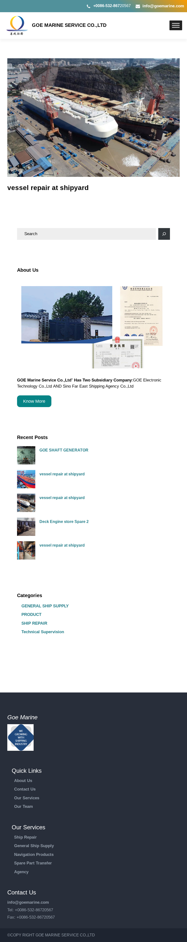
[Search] (164, 234)
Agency (21, 872)
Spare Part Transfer (33, 863)
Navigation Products (34, 854)
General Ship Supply (34, 845)
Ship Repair (25, 837)
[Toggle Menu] (176, 25)
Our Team (23, 806)
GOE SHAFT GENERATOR (63, 450)
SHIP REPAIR (34, 623)
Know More (34, 401)
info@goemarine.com (163, 6)
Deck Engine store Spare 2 (64, 522)
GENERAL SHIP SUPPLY (45, 606)
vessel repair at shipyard (62, 474)
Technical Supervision (42, 632)
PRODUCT (31, 614)
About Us (23, 780)
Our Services (26, 798)
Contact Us (25, 789)
